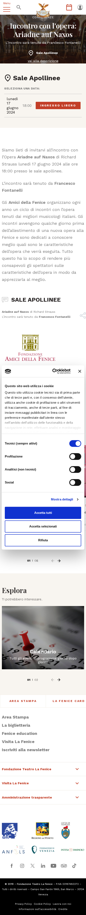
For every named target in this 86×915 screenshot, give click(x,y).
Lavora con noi (62, 903)
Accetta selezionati (43, 526)
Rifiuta (43, 540)
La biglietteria (16, 725)
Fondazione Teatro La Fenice (26, 769)
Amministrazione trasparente (27, 797)
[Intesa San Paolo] (72, 850)
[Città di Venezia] (72, 830)
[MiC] (13, 831)
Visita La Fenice (18, 741)
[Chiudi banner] (79, 371)
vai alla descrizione (43, 61)
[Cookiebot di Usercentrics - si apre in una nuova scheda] (53, 371)
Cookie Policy (42, 903)
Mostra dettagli (62, 499)
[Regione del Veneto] (42, 830)
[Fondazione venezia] (42, 850)
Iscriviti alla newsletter (25, 749)
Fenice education (19, 733)
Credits (62, 909)
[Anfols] (13, 849)
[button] (53, 561)
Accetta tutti (43, 512)
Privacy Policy (23, 903)
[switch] (75, 456)
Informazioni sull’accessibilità (37, 909)
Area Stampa (23, 701)
